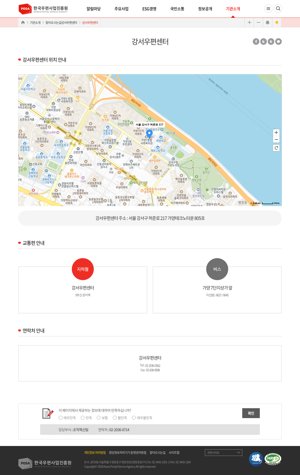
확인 (251, 413)
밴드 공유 (271, 41)
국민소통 (177, 9)
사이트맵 (174, 452)
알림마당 (94, 9)
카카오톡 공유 (278, 41)
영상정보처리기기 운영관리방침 (127, 452)
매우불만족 (144, 417)
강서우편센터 (90, 22)
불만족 (122, 417)
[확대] (276, 132)
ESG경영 (149, 9)
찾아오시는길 (157, 452)
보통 (105, 417)
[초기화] (276, 148)
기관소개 (233, 9)
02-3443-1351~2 (161, 462)
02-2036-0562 (152, 365)
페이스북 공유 (256, 41)
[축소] (276, 139)
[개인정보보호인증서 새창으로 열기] (256, 458)
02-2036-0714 (119, 429)
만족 (89, 417)
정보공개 (205, 9)
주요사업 (121, 9)
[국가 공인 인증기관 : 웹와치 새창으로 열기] (273, 458)
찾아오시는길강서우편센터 (61, 22)
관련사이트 (213, 452)
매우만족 (69, 417)
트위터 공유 (263, 41)
